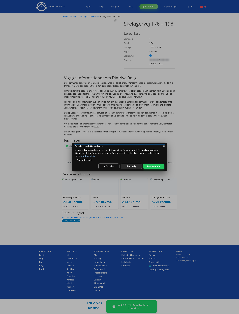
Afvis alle (109, 166)
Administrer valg (84, 160)
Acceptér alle (154, 166)
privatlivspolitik (87, 156)
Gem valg (131, 166)
